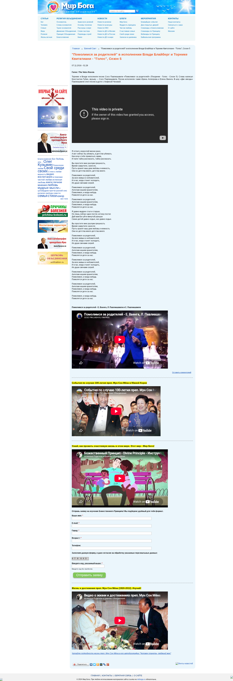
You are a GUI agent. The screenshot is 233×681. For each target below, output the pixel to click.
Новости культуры (104, 25)
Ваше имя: (77, 516)
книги (49, 182)
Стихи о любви (54, 172)
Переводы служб (84, 34)
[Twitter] (94, 664)
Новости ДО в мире (105, 37)
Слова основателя (64, 25)
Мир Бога (123, 22)
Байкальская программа (151, 37)
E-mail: (75, 523)
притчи (52, 191)
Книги (80, 37)
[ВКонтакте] (91, 664)
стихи (52, 196)
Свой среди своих (127, 34)
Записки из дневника (128, 37)
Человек (44, 25)
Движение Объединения (66, 31)
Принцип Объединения (66, 34)
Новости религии (104, 22)
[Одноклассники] (98, 664)
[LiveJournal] (104, 664)
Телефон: (76, 545)
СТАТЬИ (44, 18)
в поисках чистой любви (50, 178)
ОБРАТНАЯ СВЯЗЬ (123, 675)
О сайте (171, 28)
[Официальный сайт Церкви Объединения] (53, 264)
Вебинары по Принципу (150, 34)
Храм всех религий (85, 22)
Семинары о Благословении (152, 28)
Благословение (63, 37)
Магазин (171, 31)
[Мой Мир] (101, 664)
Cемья (43, 28)
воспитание (45, 176)
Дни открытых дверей (149, 25)
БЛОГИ (123, 18)
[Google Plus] (108, 664)
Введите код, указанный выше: (87, 563)
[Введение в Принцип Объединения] (53, 127)
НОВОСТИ (102, 18)
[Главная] (71, 7)
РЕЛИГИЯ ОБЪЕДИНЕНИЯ (69, 18)
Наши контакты (174, 22)
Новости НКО (102, 28)
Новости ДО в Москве (106, 31)
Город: (75, 530)
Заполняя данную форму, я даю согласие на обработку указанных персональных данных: (115, 553)
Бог (42, 22)
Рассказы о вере (84, 28)
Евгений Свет (90, 48)
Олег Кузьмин (45, 163)
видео (50, 174)
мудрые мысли (48, 187)
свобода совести (53, 193)
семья (42, 196)
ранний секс (61, 191)
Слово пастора (84, 31)
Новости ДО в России (106, 34)
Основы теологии (85, 25)
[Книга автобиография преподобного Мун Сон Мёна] (53, 248)
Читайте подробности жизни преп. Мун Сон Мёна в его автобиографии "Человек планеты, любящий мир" (121, 653)
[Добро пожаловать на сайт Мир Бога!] (53, 105)
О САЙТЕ (138, 675)
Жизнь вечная (46, 37)
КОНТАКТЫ (173, 18)
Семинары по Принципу (150, 31)
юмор (60, 196)
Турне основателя (64, 28)
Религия (44, 34)
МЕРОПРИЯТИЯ (148, 18)
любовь (52, 185)
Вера (43, 31)
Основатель (61, 22)
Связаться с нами (175, 25)
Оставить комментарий (181, 372)
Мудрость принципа (128, 25)
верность (42, 174)
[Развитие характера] (53, 232)
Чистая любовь (126, 28)
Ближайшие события (149, 22)
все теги (64, 199)
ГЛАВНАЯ (95, 675)
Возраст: (76, 538)
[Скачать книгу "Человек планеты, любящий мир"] (53, 152)
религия (41, 193)
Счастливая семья (127, 31)
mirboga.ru (141, 679)
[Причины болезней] (53, 216)
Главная (76, 48)
